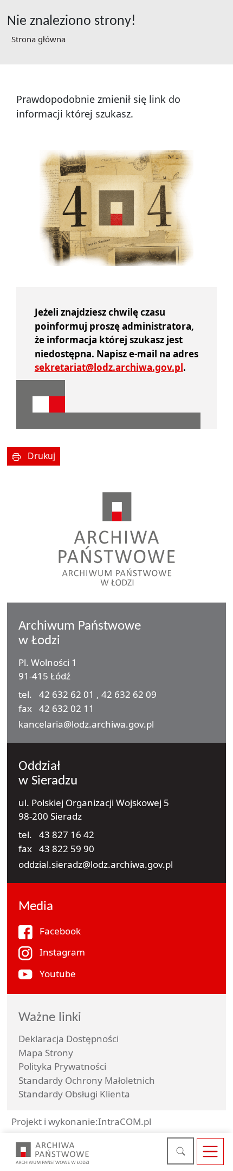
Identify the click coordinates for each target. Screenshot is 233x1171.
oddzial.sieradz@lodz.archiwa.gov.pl (95, 864)
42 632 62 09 (129, 694)
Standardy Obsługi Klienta (74, 1094)
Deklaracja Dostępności (68, 1038)
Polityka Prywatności (62, 1066)
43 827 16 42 (66, 834)
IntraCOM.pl (124, 1121)
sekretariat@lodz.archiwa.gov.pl (109, 367)
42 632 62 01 (67, 694)
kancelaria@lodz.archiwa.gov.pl (86, 724)
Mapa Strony (45, 1052)
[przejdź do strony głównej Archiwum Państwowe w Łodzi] (52, 1152)
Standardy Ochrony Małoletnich (86, 1080)
